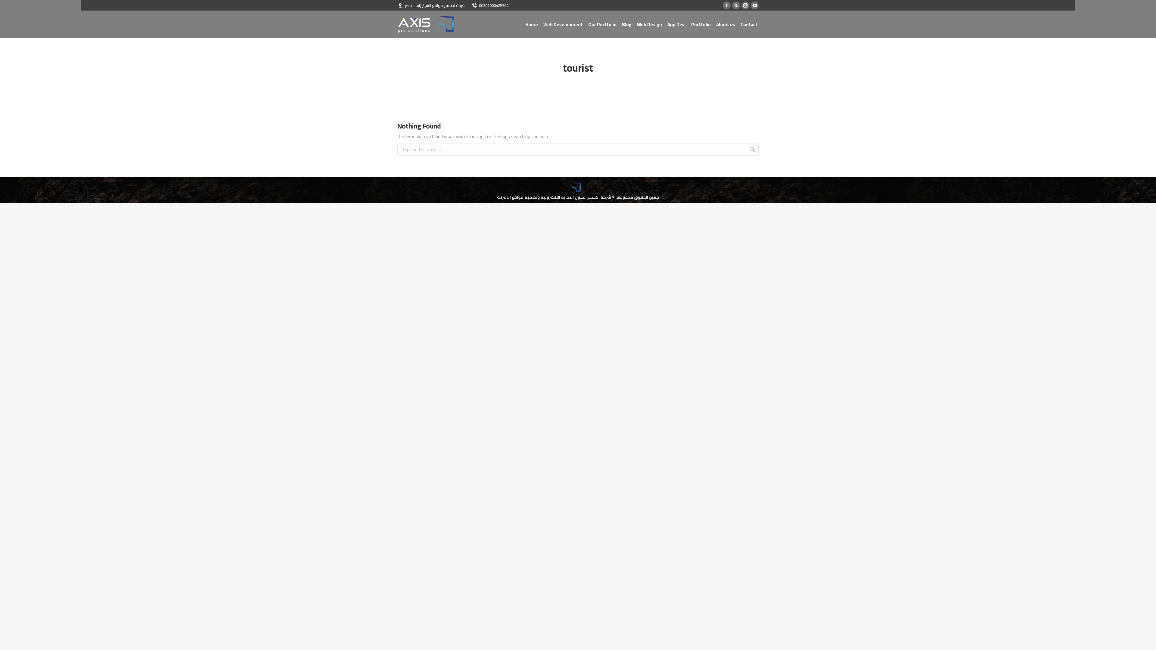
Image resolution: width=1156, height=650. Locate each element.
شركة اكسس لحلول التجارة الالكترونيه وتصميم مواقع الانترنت (554, 197)
